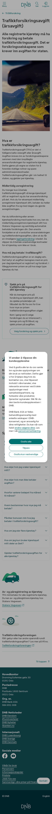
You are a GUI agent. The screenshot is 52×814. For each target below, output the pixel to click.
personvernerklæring (29, 430)
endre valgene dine (25, 427)
